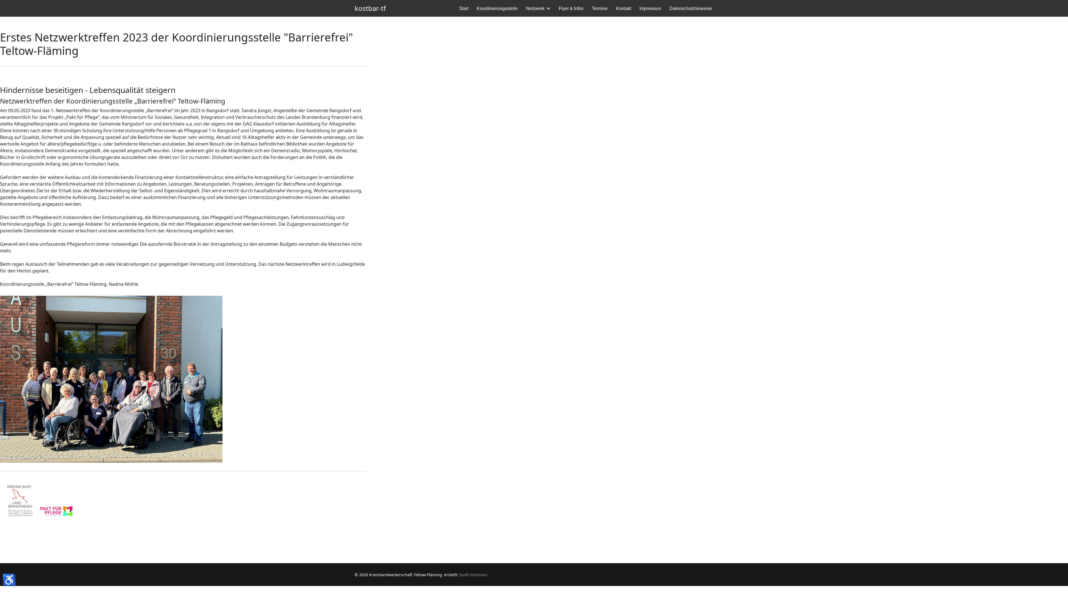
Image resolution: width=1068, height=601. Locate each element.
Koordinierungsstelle (497, 8)
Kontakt (623, 8)
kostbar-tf (370, 8)
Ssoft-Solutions (473, 574)
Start (463, 8)
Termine (600, 8)
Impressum (650, 8)
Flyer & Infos (571, 8)
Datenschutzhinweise (690, 8)
